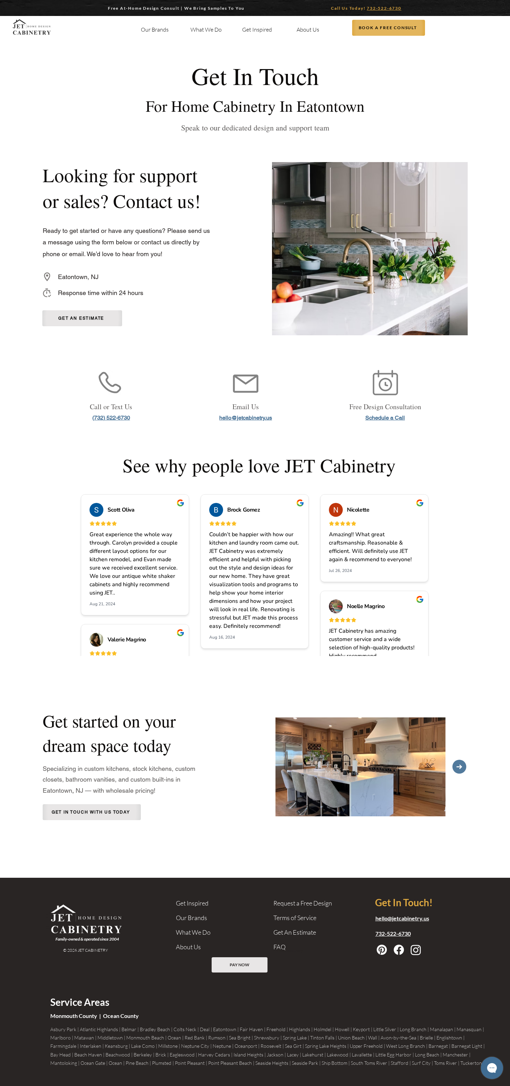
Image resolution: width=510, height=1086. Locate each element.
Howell (342, 1029)
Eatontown (224, 1029)
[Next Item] (459, 767)
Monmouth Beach (145, 1038)
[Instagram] (416, 950)
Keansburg (116, 1046)
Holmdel (322, 1029)
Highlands (299, 1029)
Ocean (174, 1038)
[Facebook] (399, 950)
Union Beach (351, 1038)
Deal (205, 1029)
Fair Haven (251, 1029)
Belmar (128, 1029)
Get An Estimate (294, 932)
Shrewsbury (266, 1038)
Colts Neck (184, 1029)
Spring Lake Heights (325, 1046)
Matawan (84, 1038)
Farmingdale (63, 1046)
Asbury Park (63, 1029)
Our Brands (191, 917)
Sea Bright (239, 1038)
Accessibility (290, 950)
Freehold (276, 1029)
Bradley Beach (155, 1029)
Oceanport (246, 1046)
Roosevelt (271, 1046)
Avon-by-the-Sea (398, 1038)
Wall (372, 1038)
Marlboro (60, 1038)
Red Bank (195, 1038)
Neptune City (195, 1046)
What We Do (193, 932)
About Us (188, 947)
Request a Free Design (302, 903)
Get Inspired (192, 903)
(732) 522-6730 (111, 417)
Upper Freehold (366, 1046)
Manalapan (441, 1029)
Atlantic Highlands (99, 1029)
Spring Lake (295, 1038)
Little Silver (384, 1029)
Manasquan (469, 1029)
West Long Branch (405, 1046)
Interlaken (90, 1046)
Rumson (217, 1038)
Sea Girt (293, 1046)
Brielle (426, 1038)
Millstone (168, 1046)
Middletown (110, 1038)
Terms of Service (294, 917)
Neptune (222, 1046)
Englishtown (449, 1038)
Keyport (361, 1029)
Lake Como (143, 1046)
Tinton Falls (322, 1038)
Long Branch (413, 1029)
